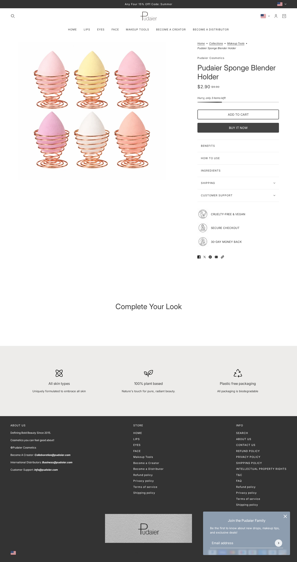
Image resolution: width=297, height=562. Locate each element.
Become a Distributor (148, 468)
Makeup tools (235, 43)
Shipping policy (144, 492)
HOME (137, 433)
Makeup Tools (143, 457)
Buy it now (238, 128)
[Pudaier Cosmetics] (148, 16)
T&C (239, 475)
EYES (137, 445)
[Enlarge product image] (92, 111)
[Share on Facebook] (199, 257)
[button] (222, 257)
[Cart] (284, 16)
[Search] (12, 16)
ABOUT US (243, 439)
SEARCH (242, 433)
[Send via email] (216, 257)
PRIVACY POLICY (248, 457)
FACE (137, 451)
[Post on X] (205, 257)
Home (201, 43)
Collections (216, 43)
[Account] (276, 16)
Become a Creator (146, 463)
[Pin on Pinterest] (210, 257)
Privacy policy (143, 480)
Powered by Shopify (148, 553)
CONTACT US (245, 445)
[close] (285, 516)
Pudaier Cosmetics (210, 57)
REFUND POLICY (248, 451)
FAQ (239, 480)
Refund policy (143, 475)
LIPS (136, 439)
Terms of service (145, 487)
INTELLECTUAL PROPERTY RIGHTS (261, 468)
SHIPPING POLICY (249, 463)
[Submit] (278, 543)
